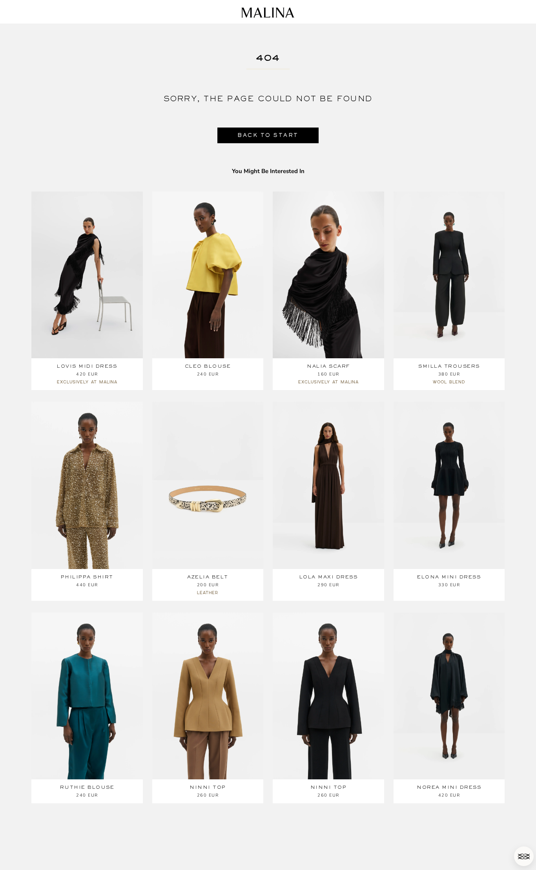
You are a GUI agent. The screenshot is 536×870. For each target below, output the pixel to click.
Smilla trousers (449, 366)
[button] (524, 856)
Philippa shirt (87, 577)
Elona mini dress (449, 577)
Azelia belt (207, 577)
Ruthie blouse (87, 787)
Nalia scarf (328, 366)
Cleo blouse (208, 366)
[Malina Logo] (268, 12)
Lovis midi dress (87, 366)
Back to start (268, 135)
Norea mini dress (449, 787)
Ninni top (208, 787)
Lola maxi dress (328, 577)
